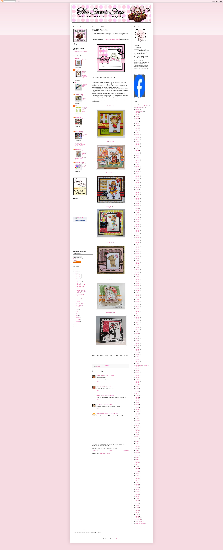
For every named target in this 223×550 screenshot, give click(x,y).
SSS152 (137, 232)
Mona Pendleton (100, 413)
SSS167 (137, 253)
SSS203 (137, 320)
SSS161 (137, 242)
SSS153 (137, 233)
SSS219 (137, 351)
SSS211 (137, 336)
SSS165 (137, 249)
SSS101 (137, 134)
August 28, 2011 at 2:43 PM (106, 386)
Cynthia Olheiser (79, 94)
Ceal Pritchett (78, 82)
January (78, 321)
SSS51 (137, 432)
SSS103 (137, 137)
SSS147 (137, 223)
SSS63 (137, 452)
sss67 (136, 459)
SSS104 (137, 139)
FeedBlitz (75, 260)
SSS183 (137, 283)
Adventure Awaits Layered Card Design (84, 98)
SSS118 (137, 166)
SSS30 (137, 395)
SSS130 (137, 191)
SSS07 (137, 125)
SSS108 (137, 146)
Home (110, 450)
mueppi (98, 375)
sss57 (136, 441)
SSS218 (137, 349)
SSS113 (137, 157)
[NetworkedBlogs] (80, 218)
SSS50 (137, 431)
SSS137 (137, 203)
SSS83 (137, 487)
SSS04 (137, 120)
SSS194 (137, 303)
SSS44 (137, 420)
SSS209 (137, 331)
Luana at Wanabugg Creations (112, 39)
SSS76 (137, 475)
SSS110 (137, 152)
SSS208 (137, 329)
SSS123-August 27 (80, 284)
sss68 (136, 461)
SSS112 (137, 155)
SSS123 (98, 366)
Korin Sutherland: (110, 312)
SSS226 (137, 367)
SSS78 (137, 479)
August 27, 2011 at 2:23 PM (107, 375)
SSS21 (137, 333)
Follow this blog (80, 220)
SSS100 (137, 132)
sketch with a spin (139, 107)
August (78, 283)
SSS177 (137, 272)
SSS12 (137, 169)
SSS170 (137, 260)
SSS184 (137, 285)
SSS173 (137, 265)
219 (136, 104)
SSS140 (137, 210)
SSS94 (137, 507)
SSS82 (137, 486)
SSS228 (137, 370)
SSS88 (137, 496)
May (77, 313)
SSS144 (137, 217)
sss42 (136, 416)
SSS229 (137, 372)
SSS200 (137, 315)
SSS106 (137, 143)
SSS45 (137, 422)
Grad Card (84, 118)
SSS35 (137, 404)
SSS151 (137, 230)
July (77, 309)
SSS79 (137, 480)
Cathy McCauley (110, 172)
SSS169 (137, 256)
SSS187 (137, 290)
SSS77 (137, 477)
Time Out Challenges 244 (84, 165)
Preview (75, 258)
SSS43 (137, 418)
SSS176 (137, 271)
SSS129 (137, 187)
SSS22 (137, 352)
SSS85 (137, 491)
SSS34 (137, 402)
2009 (76, 326)
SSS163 (137, 246)
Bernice (98, 395)
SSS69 (137, 462)
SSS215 (137, 343)
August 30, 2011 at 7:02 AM (105, 404)
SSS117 (137, 164)
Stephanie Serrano (79, 162)
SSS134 (137, 198)
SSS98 (137, 514)
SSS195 (137, 304)
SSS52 (137, 434)
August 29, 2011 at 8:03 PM (107, 395)
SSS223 (137, 359)
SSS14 (137, 208)
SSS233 (137, 381)
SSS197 (137, 308)
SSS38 (137, 409)
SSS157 (137, 237)
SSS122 (137, 175)
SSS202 (137, 319)
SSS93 (137, 505)
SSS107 (137, 144)
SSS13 (137, 189)
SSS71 (137, 466)
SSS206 (137, 326)
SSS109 (137, 148)
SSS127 (137, 184)
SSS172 (137, 264)
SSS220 (137, 354)
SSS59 (137, 445)
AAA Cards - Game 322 (84, 85)
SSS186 (137, 288)
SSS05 (137, 121)
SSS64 (137, 454)
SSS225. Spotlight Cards (141, 365)
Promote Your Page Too (139, 97)
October (78, 279)
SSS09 (137, 129)
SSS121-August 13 (80, 298)
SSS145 (137, 219)
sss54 (136, 436)
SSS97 (137, 512)
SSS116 (137, 162)
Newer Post (95, 450)
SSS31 (137, 397)
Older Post (126, 450)
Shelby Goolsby (110, 207)
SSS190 (137, 295)
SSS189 (137, 294)
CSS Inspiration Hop (84, 134)
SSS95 (137, 509)
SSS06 (137, 123)
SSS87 (137, 494)
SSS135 (137, 200)
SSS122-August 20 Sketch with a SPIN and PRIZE (81, 291)
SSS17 (137, 258)
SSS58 (137, 443)
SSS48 (137, 427)
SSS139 (137, 207)
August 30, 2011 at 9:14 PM (111, 413)
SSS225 (137, 363)
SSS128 (137, 185)
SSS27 (137, 390)
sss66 (136, 457)
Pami (98, 386)
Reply (98, 381)
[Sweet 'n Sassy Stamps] (139, 96)
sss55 (136, 438)
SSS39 (137, 411)
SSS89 (137, 498)
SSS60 (137, 447)
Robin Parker (78, 149)
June (77, 311)
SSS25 (137, 386)
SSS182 (137, 281)
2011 (76, 273)
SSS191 (137, 297)
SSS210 (137, 335)
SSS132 (137, 194)
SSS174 (137, 267)
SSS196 (137, 306)
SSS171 (137, 262)
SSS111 (137, 153)
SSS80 (137, 482)
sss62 (136, 450)
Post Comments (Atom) (104, 453)
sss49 (136, 429)
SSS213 (137, 340)
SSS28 (137, 391)
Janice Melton (110, 242)
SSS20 (137, 313)
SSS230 (137, 375)
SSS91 (137, 502)
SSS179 (137, 276)
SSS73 (137, 470)
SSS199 (137, 312)
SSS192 (137, 299)
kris (97, 404)
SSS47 (137, 425)
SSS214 (137, 342)
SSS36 (137, 406)
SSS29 (137, 393)
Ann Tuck (77, 58)
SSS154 (137, 235)
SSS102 (137, 136)
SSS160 (137, 240)
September (78, 281)
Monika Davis (110, 279)
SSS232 (137, 379)
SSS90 (137, 500)
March (77, 317)
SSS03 (137, 118)
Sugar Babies (138, 521)
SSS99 (137, 516)
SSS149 (137, 226)
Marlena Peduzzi (79, 129)
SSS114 (137, 159)
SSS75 (137, 473)
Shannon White (110, 141)
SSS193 (137, 301)
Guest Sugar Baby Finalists (141, 105)
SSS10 (137, 130)
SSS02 (137, 116)
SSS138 (137, 205)
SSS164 (137, 248)
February (78, 319)
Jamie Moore (78, 117)
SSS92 (137, 503)
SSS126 (137, 182)
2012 (76, 271)
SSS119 (137, 168)
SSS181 (137, 280)
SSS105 (137, 141)
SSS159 (137, 239)
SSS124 (137, 178)
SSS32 (137, 399)
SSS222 (137, 358)
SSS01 (137, 114)
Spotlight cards (139, 111)
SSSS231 (137, 518)
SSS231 (137, 377)
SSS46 (137, 423)
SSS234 (137, 383)
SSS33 (137, 400)
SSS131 (137, 192)
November (78, 277)
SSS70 (137, 464)
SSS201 (137, 317)
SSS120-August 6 (80, 303)
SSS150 (137, 228)
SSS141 (137, 212)
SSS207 (137, 327)
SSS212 (137, 338)
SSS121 (137, 173)
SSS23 (137, 374)
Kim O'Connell (110, 106)
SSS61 (137, 448)
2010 (76, 324)
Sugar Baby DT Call (140, 523)
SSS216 (137, 345)
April (77, 315)
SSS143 (137, 216)
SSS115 (137, 161)
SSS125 (137, 180)
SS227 (137, 113)
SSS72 (137, 468)
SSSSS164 (138, 519)
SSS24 (137, 384)
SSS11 (137, 150)
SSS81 (137, 484)
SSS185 (137, 287)
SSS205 (137, 324)
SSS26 (137, 388)
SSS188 (137, 292)
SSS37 (137, 407)
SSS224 (137, 361)
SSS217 (137, 347)
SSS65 (137, 455)
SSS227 (137, 368)
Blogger (118, 538)
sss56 (136, 439)
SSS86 (137, 493)
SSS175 (137, 269)
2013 (76, 269)
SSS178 (137, 274)
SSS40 (137, 413)
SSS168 (137, 255)
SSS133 (137, 196)
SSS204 (137, 322)
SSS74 (137, 471)
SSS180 (137, 278)
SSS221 (137, 356)
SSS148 (137, 224)
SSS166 (137, 251)
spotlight (137, 109)
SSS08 (137, 127)
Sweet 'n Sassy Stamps (139, 74)
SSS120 (137, 171)
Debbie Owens (78, 106)
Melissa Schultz (79, 131)
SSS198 (137, 310)
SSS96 (137, 510)
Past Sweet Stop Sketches (80, 51)
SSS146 (137, 221)
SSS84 (137, 489)
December (78, 275)
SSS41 (137, 415)
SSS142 (137, 214)
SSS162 (137, 244)
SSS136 (137, 201)
